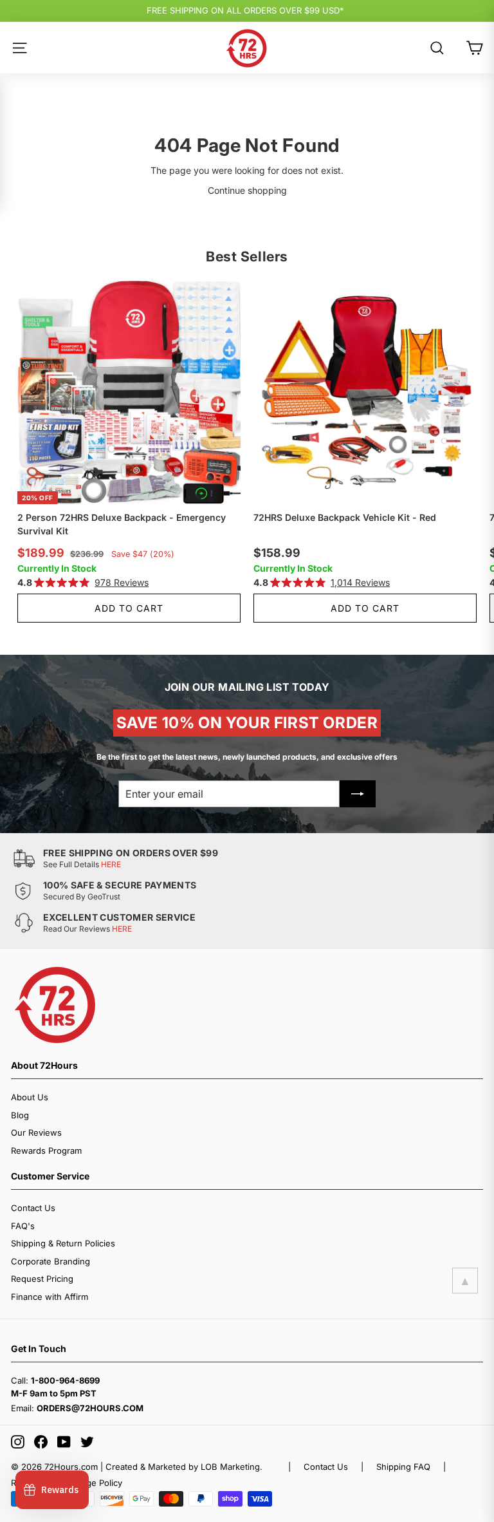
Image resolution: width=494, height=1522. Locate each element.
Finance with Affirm (49, 1297)
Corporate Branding (50, 1261)
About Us (29, 1097)
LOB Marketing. (231, 1466)
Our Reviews (36, 1132)
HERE (111, 864)
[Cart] (474, 48)
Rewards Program (46, 1150)
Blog (20, 1115)
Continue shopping (247, 190)
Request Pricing (42, 1278)
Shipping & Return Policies (63, 1243)
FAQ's (23, 1226)
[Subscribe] (358, 793)
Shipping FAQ (403, 1466)
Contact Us (33, 1208)
